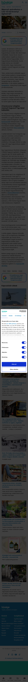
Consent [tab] (4, 315)
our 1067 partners (11, 323)
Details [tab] (11, 315)
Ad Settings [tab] (18, 315)
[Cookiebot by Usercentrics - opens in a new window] (19, 311)
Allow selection (14, 369)
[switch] (24, 347)
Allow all (14, 364)
